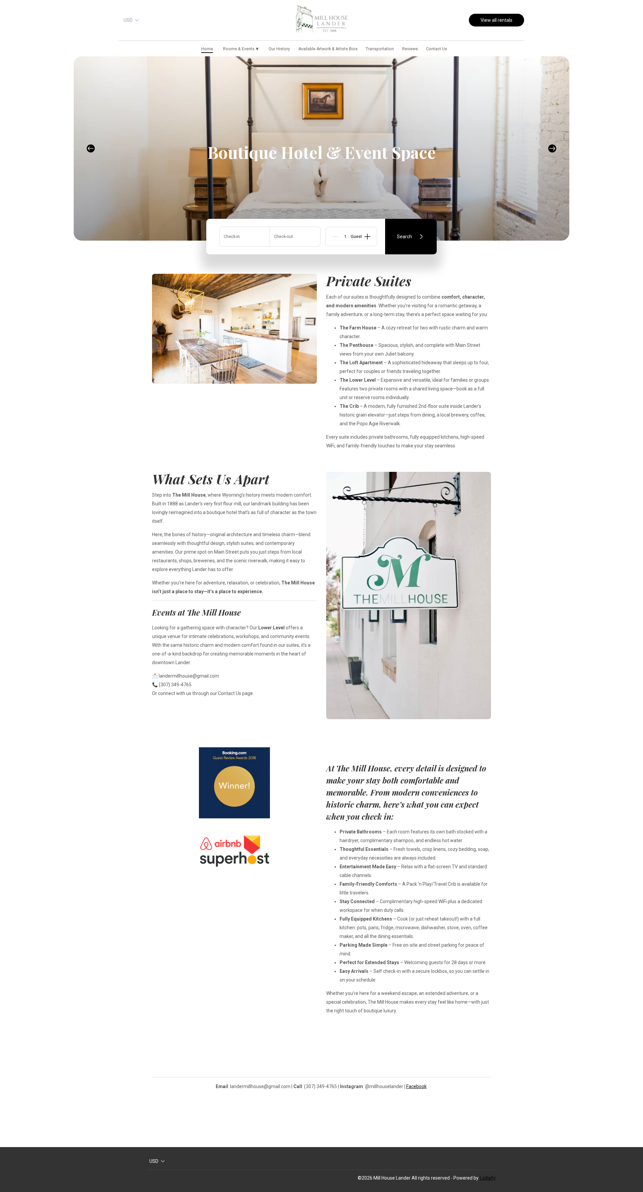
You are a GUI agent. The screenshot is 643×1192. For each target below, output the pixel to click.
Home (207, 49)
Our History (279, 49)
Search (404, 236)
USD (128, 20)
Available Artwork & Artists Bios (328, 49)
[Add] (367, 237)
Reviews (410, 49)
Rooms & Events (240, 49)
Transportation (380, 49)
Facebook (416, 1086)
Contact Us (436, 49)
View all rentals (496, 20)
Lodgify (488, 1178)
